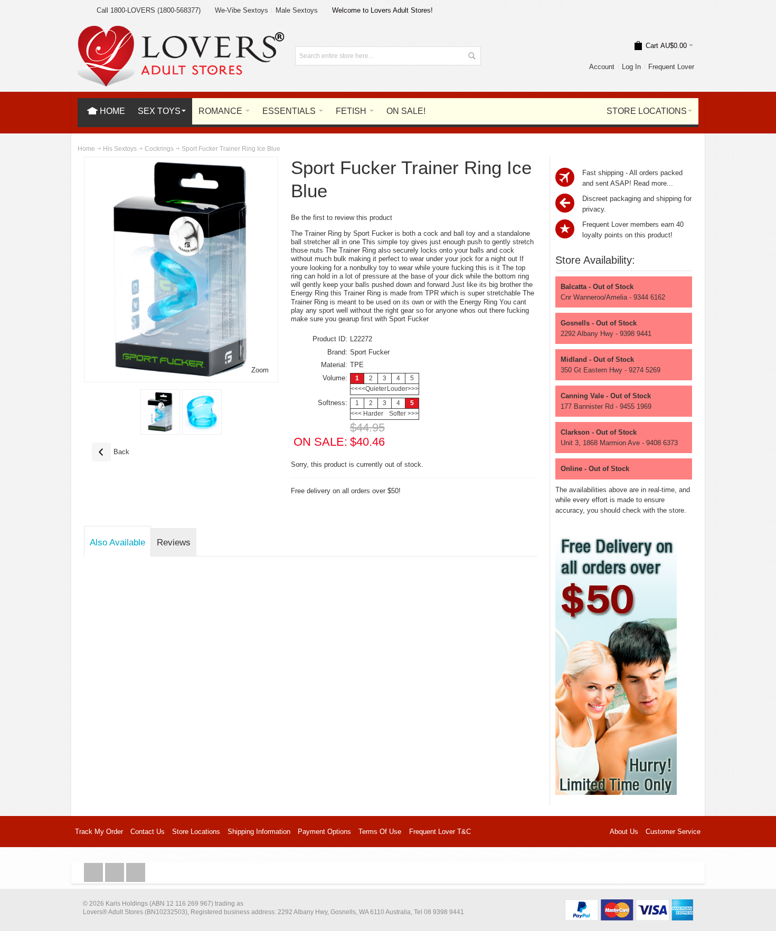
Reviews (174, 542)
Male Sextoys (297, 10)
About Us (624, 832)
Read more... (653, 183)
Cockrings (159, 148)
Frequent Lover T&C (440, 832)
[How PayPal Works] (629, 904)
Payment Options (324, 832)
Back (110, 452)
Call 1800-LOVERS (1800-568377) (149, 10)
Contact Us (147, 832)
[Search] (471, 55)
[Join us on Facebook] (94, 873)
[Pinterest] (135, 873)
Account (601, 67)
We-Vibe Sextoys (241, 10)
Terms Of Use (379, 832)
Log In (631, 67)
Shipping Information (259, 832)
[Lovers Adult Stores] (181, 31)
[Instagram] (115, 873)
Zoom (260, 370)
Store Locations (196, 832)
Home (86, 148)
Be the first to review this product (341, 218)
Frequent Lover (671, 67)
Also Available (117, 542)
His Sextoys (120, 148)
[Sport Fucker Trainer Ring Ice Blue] (160, 412)
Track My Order (99, 832)
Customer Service (673, 832)
